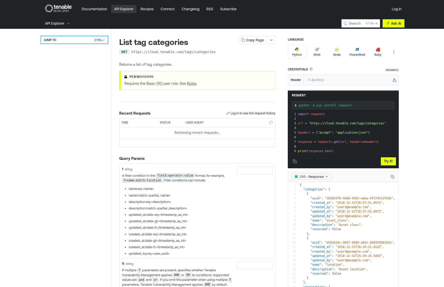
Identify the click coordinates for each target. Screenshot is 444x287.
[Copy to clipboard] (221, 52)
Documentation (94, 9)
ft (123, 264)
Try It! (388, 161)
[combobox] (255, 170)
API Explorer (124, 9)
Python (297, 54)
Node (337, 54)
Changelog (190, 9)
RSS (209, 9)
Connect (168, 9)
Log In (397, 9)
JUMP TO (74, 40)
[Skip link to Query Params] (115, 158)
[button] (310, 69)
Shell (316, 54)
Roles (191, 83)
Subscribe (228, 9)
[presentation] (348, 132)
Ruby (377, 54)
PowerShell (357, 54)
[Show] (394, 80)
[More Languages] (393, 52)
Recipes (147, 9)
